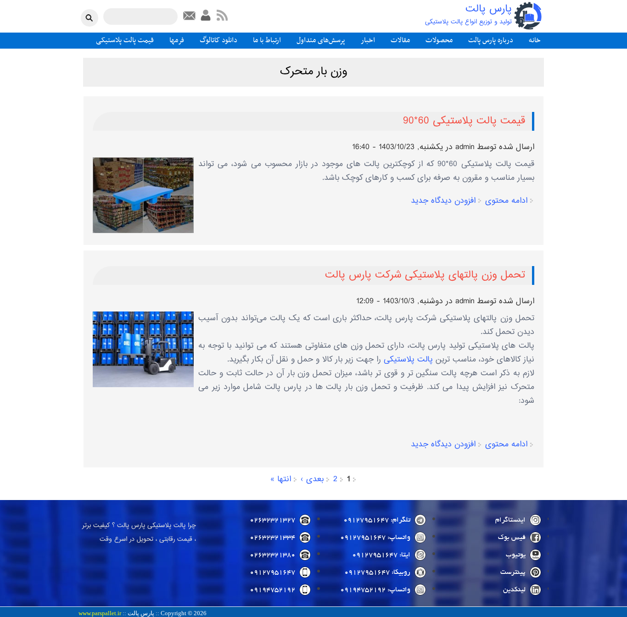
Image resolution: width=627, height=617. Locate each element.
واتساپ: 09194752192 (375, 590)
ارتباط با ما (267, 40)
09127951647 (272, 572)
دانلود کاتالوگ (218, 40)
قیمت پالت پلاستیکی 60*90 (464, 121)
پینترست (513, 572)
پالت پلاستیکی (408, 360)
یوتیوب (516, 555)
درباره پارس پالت (490, 40)
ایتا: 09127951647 (381, 555)
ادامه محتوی (506, 201)
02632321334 (272, 537)
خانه (535, 40)
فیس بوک (512, 537)
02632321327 (272, 520)
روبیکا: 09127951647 (377, 572)
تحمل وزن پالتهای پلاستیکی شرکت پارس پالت (425, 275)
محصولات (439, 40)
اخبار (368, 40)
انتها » (280, 479)
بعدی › (312, 479)
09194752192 (272, 590)
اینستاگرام (510, 520)
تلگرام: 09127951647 (376, 520)
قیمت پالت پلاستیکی (125, 40)
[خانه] (528, 16)
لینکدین (514, 590)
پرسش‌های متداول (321, 40)
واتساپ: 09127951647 (375, 537)
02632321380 (272, 555)
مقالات (400, 40)
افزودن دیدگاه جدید (443, 201)
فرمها (176, 40)
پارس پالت (488, 9)
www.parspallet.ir (99, 613)
